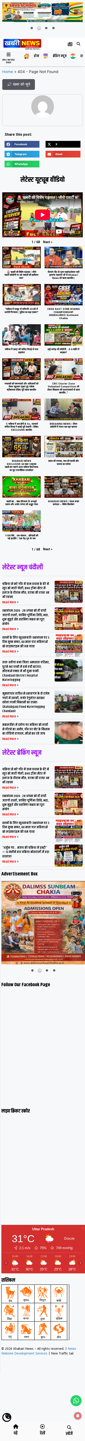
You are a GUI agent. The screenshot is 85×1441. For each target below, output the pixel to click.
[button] (78, 43)
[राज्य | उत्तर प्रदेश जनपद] (8, 54)
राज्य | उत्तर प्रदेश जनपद (8, 61)
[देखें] (42, 1426)
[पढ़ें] (15, 1426)
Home (7, 71)
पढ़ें (15, 1433)
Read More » (10, 602)
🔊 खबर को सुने (18, 84)
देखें (42, 1433)
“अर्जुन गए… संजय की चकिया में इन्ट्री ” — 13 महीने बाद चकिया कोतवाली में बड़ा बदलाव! (25, 852)
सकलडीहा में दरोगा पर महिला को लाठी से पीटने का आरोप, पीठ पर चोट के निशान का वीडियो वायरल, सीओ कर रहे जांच (26, 729)
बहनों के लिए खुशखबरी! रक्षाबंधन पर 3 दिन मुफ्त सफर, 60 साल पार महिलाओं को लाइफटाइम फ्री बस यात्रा (25, 642)
